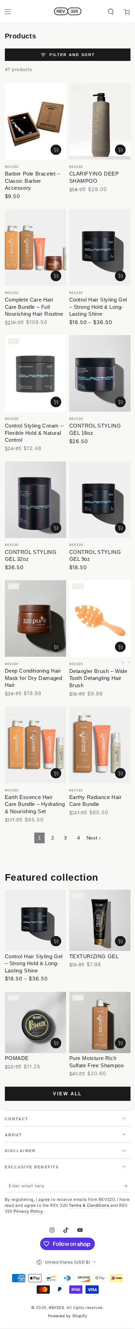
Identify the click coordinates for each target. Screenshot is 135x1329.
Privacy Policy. (29, 1211)
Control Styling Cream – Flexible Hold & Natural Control (34, 433)
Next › (94, 838)
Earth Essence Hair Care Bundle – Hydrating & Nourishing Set (35, 804)
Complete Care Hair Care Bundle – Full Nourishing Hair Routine (34, 307)
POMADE (17, 1058)
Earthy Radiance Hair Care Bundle (95, 800)
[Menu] (8, 12)
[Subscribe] (126, 1186)
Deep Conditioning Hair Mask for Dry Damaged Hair (33, 678)
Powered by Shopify (67, 1316)
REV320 (56, 1307)
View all (67, 1093)
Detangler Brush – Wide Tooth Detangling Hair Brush (98, 678)
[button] (110, 12)
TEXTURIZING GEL (94, 956)
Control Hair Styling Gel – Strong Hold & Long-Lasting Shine (98, 307)
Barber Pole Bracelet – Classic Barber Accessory (32, 181)
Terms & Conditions (89, 1205)
